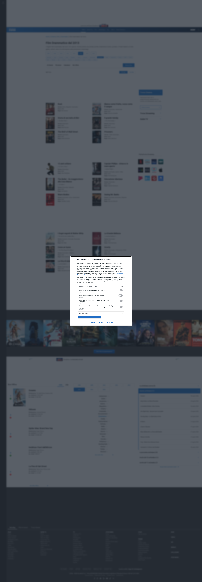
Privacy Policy (110, 322)
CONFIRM (90, 317)
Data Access (101, 322)
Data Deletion (92, 322)
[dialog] (101, 291)
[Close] (128, 259)
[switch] (121, 290)
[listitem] (101, 286)
